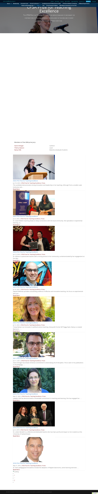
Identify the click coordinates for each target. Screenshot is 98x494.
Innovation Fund (24, 3)
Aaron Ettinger (19, 146)
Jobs (43, 5)
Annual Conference (34, 3)
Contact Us (82, 1)
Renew (62, 1)
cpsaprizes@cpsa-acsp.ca (55, 129)
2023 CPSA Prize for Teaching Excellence (25, 287)
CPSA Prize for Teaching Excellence (31, 183)
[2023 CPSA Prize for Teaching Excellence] (32, 285)
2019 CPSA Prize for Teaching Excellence (25, 427)
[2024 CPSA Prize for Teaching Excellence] (34, 250)
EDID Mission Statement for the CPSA (67, 5)
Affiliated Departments (84, 3)
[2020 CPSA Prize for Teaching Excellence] (34, 392)
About (8, 3)
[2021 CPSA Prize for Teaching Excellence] (34, 356)
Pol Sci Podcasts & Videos (52, 5)
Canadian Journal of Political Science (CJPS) (51, 3)
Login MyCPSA (74, 1)
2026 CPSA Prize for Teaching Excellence (25, 181)
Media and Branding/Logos (27, 5)
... (14, 477)
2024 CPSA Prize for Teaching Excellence (25, 252)
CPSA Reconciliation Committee (70, 3)
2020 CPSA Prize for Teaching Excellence (25, 394)
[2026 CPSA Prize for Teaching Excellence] (34, 179)
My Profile (67, 1)
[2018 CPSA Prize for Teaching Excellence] (34, 461)
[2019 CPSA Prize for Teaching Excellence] (34, 426)
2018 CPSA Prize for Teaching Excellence (25, 463)
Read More (16, 189)
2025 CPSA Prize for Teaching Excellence (25, 216)
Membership (16, 3)
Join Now (57, 1)
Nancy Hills (17, 150)
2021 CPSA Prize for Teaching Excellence (25, 358)
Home (52, 1)
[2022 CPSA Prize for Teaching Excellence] (34, 321)
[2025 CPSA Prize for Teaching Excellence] (34, 215)
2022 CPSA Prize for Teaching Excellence (25, 323)
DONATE (88, 1)
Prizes (38, 5)
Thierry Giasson (19, 148)
